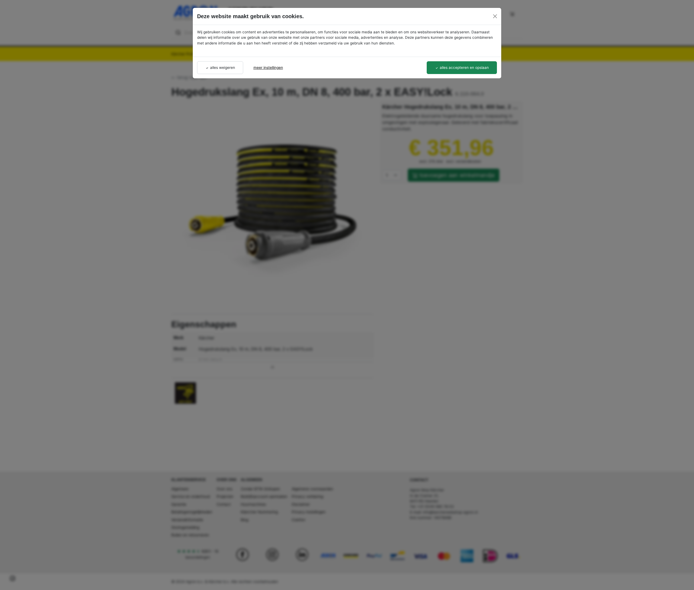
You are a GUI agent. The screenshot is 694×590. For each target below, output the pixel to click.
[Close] (495, 16)
